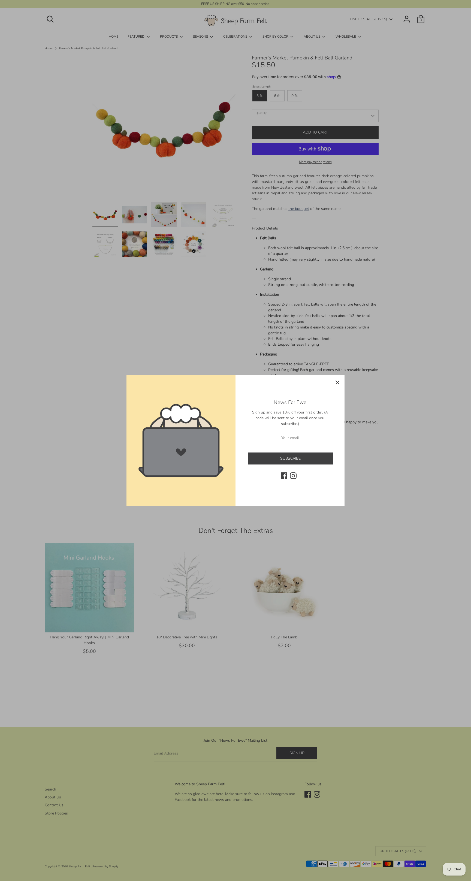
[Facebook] (284, 475)
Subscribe (290, 458)
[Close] (337, 382)
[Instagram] (293, 475)
